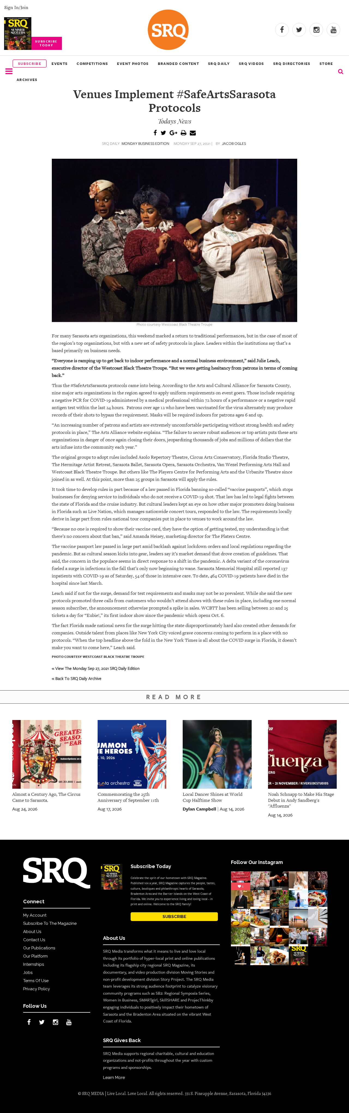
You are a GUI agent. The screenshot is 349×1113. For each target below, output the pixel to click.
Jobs (27, 972)
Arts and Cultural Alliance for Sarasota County (243, 385)
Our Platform (35, 956)
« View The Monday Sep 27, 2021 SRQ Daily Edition (96, 668)
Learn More (114, 1077)
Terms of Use (36, 980)
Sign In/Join (16, 7)
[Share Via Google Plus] (173, 133)
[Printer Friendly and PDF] (183, 133)
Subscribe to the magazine (50, 923)
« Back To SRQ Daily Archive (76, 678)
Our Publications (39, 948)
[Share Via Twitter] (163, 133)
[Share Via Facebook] (155, 133)
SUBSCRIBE (174, 916)
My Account (34, 915)
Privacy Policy (36, 988)
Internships (33, 964)
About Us (32, 931)
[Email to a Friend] (193, 133)
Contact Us (34, 939)
